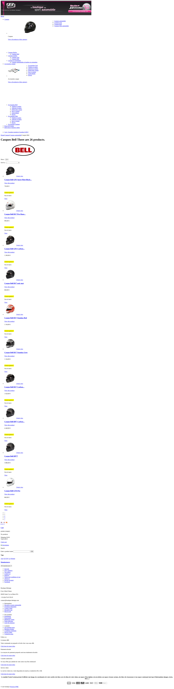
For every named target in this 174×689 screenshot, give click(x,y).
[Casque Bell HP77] (10, 452)
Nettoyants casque (33, 70)
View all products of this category (17, 39)
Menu (2, 16)
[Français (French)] (4, 522)
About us (7, 578)
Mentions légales (9, 629)
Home (2, 135)
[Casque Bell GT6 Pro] (10, 487)
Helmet (13, 558)
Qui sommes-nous (9, 627)
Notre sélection (8, 621)
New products (8, 570)
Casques (6, 19)
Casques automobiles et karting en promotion (24, 62)
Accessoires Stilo (13, 116)
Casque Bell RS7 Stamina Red (15, 318)
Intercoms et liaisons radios (12, 127)
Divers (30, 75)
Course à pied (8, 608)
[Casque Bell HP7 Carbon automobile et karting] (10, 418)
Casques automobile (60, 21)
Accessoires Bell (12, 105)
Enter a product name (7, 551)
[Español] (7, 522)
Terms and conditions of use (12, 577)
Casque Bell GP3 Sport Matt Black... (18, 180)
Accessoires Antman (14, 124)
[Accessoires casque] (14, 76)
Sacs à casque (32, 72)
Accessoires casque (9, 64)
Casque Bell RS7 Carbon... (14, 387)
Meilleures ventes (9, 619)
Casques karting (12, 55)
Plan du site (7, 611)
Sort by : (3, 162)
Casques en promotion (14, 60)
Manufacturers (5, 562)
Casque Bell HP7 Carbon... (14, 422)
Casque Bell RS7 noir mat (14, 283)
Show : (3, 159)
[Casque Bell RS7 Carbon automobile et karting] (10, 383)
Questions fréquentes (10, 606)
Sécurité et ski (8, 610)
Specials (6, 569)
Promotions (7, 616)
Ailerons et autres (33, 69)
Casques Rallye (12, 52)
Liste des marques (9, 623)
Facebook (7, 582)
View (5, 198)
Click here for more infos (8, 646)
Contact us (7, 574)
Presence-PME (14, 686)
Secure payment (9, 580)
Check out (4, 542)
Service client (8, 632)
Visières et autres (33, 67)
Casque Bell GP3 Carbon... (14, 249)
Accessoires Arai (33, 65)
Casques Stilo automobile (61, 26)
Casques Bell (58, 24)
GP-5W (6, 558)
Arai (2, 558)
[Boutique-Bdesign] (46, 14)
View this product (9, 183)
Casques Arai (58, 22)
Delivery (6, 575)
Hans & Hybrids (9, 126)
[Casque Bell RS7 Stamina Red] (10, 314)
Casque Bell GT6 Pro (12, 491)
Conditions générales (10, 631)
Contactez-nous (8, 634)
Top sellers (7, 572)
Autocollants (31, 73)
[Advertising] (5, 545)
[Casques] (30, 33)
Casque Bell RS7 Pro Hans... (15, 214)
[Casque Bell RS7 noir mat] (10, 280)
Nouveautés (7, 618)
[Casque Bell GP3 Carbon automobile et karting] (10, 245)
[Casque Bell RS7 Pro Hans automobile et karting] (10, 210)
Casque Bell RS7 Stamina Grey (16, 352)
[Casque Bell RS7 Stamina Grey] (10, 349)
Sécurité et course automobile (12, 605)
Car (9, 558)
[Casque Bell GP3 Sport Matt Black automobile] (10, 176)
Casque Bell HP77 (11, 456)
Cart (2, 527)
